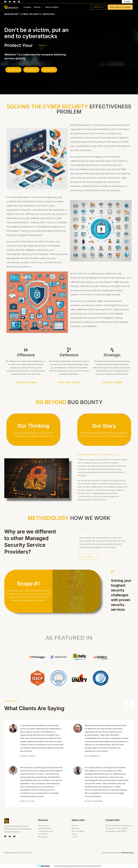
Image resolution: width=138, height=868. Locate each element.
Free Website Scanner (120, 7)
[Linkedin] (19, 2)
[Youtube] (14, 2)
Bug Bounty (42, 837)
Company (27, 7)
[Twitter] (10, 2)
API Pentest (42, 834)
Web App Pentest (45, 828)
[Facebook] (5, 2)
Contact (75, 837)
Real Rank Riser (127, 853)
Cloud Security (43, 826)
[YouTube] (14, 836)
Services (37, 7)
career (74, 834)
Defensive (75, 828)
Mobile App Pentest (45, 831)
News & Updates (51, 7)
